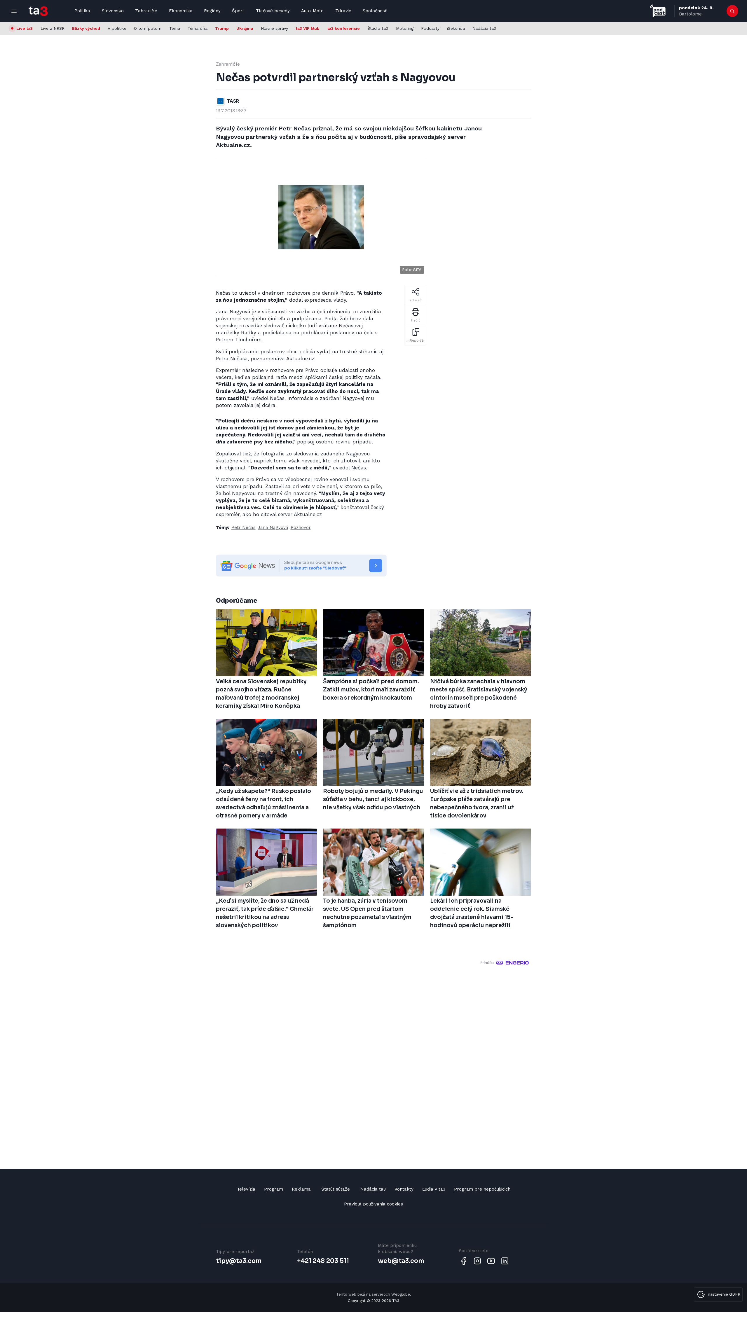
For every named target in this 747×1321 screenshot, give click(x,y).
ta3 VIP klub (308, 28)
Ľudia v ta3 (433, 1189)
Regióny (212, 10)
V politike (117, 28)
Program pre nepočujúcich (482, 1189)
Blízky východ (86, 28)
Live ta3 (24, 28)
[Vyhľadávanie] (733, 11)
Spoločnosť (375, 10)
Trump (222, 28)
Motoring (404, 28)
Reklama (301, 1189)
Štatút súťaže (335, 1189)
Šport (238, 10)
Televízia (246, 1189)
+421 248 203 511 (323, 1261)
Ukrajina (244, 28)
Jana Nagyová (273, 527)
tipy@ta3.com (238, 1261)
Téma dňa (197, 28)
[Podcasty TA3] (658, 11)
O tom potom (147, 28)
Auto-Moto (312, 10)
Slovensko (113, 10)
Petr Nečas (243, 527)
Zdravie (343, 10)
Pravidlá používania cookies (373, 1204)
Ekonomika (181, 10)
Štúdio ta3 (377, 28)
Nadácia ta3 (484, 28)
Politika (82, 10)
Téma (174, 28)
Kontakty (404, 1189)
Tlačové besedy (273, 10)
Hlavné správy (274, 28)
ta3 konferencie (343, 28)
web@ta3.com (401, 1261)
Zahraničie (146, 10)
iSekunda (456, 28)
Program (273, 1189)
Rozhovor (301, 527)
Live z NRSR (52, 28)
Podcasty (430, 28)
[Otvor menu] (14, 11)
